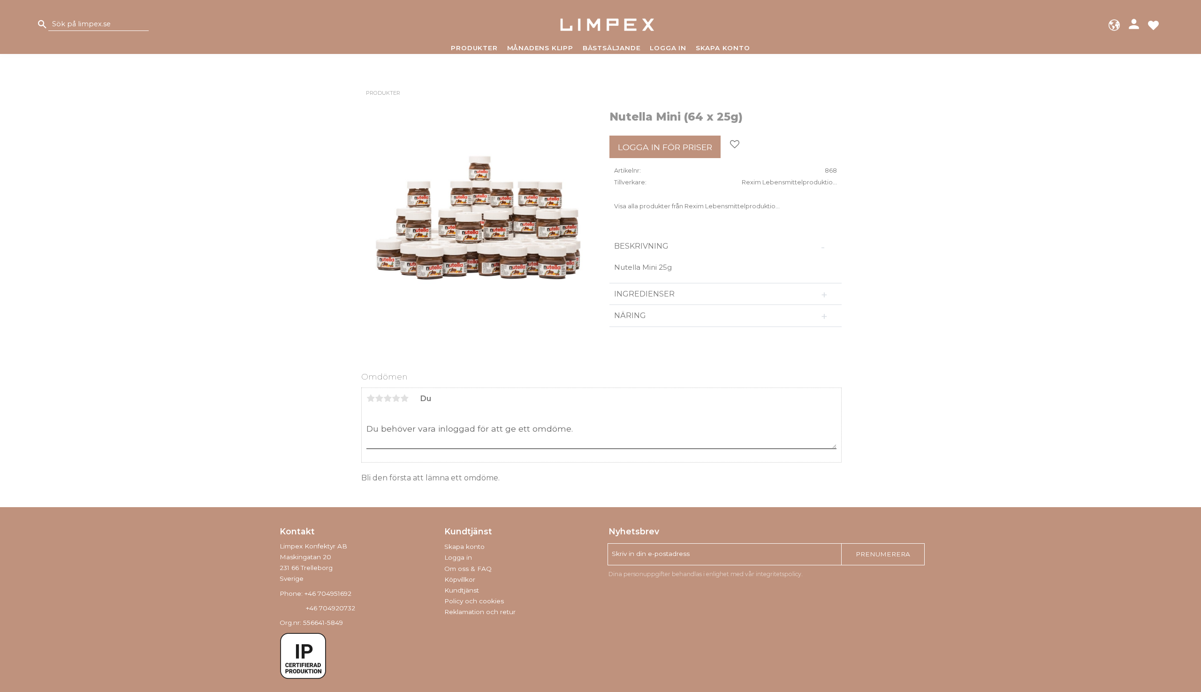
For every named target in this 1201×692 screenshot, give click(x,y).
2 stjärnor (379, 398)
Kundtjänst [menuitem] (461, 590)
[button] (1153, 24)
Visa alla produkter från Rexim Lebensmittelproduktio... (697, 206)
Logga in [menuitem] (668, 48)
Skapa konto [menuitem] (723, 48)
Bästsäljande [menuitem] (612, 48)
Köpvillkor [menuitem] (459, 579)
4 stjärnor (396, 398)
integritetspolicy (778, 574)
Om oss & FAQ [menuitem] (468, 568)
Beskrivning (641, 246)
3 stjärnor (387, 398)
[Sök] (42, 24)
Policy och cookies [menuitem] (474, 601)
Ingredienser (645, 293)
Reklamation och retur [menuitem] (480, 612)
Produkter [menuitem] (474, 48)
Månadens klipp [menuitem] (540, 48)
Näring (630, 315)
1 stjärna (370, 398)
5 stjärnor (404, 398)
